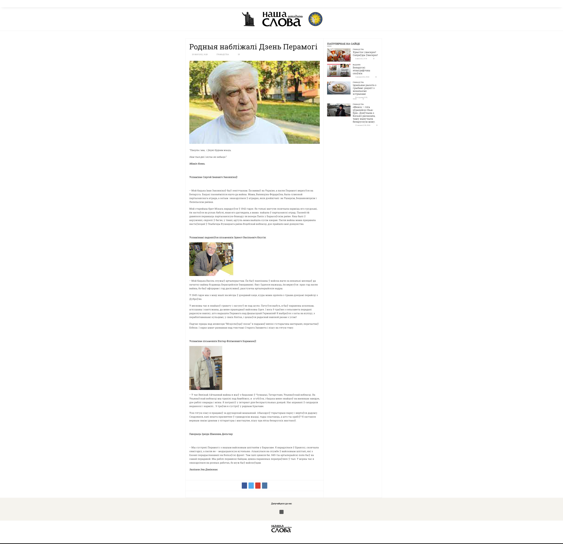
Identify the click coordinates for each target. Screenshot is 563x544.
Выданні (356, 65)
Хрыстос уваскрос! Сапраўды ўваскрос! (365, 54)
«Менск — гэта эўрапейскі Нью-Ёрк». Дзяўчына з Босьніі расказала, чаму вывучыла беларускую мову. (364, 114)
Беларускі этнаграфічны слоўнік (361, 70)
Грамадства (222, 54)
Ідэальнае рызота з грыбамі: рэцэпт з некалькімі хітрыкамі (364, 89)
